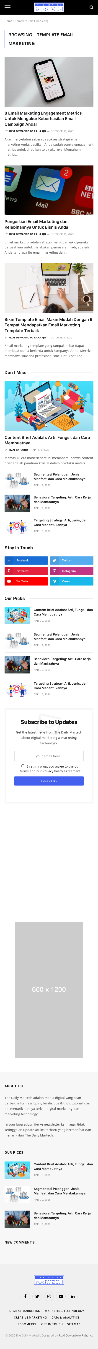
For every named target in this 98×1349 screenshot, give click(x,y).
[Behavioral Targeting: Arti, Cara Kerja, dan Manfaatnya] (17, 503)
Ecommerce (27, 1324)
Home (8, 21)
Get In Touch (52, 1324)
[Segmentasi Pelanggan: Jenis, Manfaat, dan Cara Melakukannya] (17, 480)
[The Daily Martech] (49, 7)
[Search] (91, 7)
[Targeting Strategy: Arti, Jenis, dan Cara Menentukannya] (17, 526)
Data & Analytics (66, 1317)
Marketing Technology (64, 1311)
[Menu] (7, 7)
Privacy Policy (53, 771)
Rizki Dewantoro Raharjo (75, 1335)
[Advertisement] (49, 862)
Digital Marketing (24, 1311)
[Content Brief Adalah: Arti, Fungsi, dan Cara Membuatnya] (49, 406)
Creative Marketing (30, 1317)
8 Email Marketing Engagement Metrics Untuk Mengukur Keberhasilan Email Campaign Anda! (43, 119)
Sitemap (73, 1324)
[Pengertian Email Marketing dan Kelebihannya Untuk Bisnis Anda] (49, 190)
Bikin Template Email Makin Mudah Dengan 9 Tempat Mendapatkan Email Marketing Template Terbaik (49, 325)
